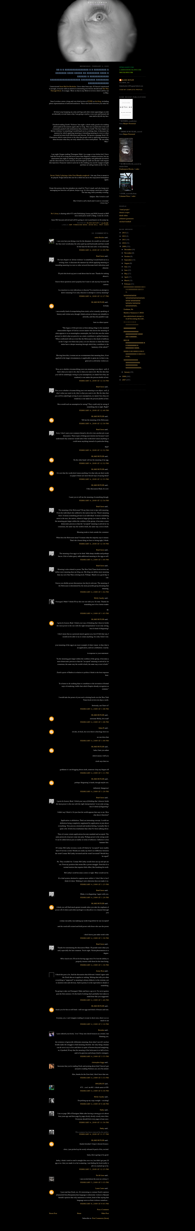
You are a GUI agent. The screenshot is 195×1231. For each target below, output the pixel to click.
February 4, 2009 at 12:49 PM (94, 410)
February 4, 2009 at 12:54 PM (94, 501)
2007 (124, 380)
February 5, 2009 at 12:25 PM (94, 1169)
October (127, 256)
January (127, 372)
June (126, 270)
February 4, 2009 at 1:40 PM (94, 1000)
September (128, 260)
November (128, 253)
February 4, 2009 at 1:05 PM (94, 613)
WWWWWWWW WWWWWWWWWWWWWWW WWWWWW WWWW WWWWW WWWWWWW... (134, 301)
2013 (124, 233)
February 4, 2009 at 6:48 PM (94, 1104)
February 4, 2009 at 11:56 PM (94, 1122)
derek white (123, 215)
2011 (124, 240)
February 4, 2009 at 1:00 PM (94, 560)
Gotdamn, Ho (128, 309)
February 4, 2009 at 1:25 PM (94, 884)
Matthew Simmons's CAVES (134, 313)
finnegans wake (80, 224)
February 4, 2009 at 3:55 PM (94, 1056)
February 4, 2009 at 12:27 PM (94, 296)
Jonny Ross (100, 971)
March (126, 280)
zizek (106, 224)
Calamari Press (124, 196)
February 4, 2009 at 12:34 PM (94, 381)
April (126, 277)
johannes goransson (126, 219)
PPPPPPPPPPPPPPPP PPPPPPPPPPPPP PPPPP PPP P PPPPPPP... (133, 334)
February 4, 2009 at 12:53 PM (94, 479)
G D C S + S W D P (97, 2)
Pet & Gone (100, 1175)
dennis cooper (124, 212)
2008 (124, 376)
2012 (124, 236)
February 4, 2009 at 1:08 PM (94, 709)
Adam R (101, 728)
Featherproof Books (126, 169)
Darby (102, 1110)
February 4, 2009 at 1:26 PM (94, 897)
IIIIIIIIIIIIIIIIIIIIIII (130, 328)
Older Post (105, 1213)
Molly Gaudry (99, 598)
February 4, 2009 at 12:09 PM (94, 250)
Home (79, 1213)
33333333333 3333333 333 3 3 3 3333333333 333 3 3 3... (134, 289)
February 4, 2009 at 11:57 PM (94, 1134)
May (126, 274)
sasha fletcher (99, 237)
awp (70, 224)
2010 (124, 243)
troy (101, 224)
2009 (124, 246)
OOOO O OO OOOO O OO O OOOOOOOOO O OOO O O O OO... (134, 354)
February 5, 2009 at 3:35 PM (94, 1182)
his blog (98, 101)
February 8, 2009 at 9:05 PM (94, 1204)
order (137, 169)
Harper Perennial (129, 124)
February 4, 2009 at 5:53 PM (94, 1078)
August (127, 263)
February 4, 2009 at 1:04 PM (94, 592)
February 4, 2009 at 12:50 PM (94, 423)
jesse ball (93, 224)
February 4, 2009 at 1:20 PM (94, 791)
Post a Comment (103, 1209)
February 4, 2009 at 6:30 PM (94, 1091)
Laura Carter (99, 1188)
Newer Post (53, 1213)
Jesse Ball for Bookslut (68, 86)
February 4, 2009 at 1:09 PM (94, 741)
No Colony (55, 213)
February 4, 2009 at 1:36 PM (94, 965)
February (127, 284)
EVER (90, 101)
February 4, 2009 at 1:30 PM (94, 938)
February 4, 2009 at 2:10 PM (94, 1024)
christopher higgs (98, 1062)
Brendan (101, 1030)
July (126, 267)
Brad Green (100, 256)
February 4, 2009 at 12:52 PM (94, 450)
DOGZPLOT (99, 1084)
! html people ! (124, 210)
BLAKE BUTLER (97, 302)
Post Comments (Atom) (100, 1218)
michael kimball (125, 222)
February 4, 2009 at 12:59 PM (94, 544)
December (128, 249)
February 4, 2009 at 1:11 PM (94, 773)
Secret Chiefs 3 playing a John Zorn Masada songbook (69, 175)
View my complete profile (130, 89)
